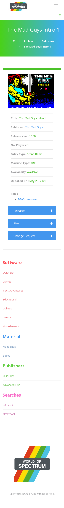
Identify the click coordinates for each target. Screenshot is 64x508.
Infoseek (8, 405)
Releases (19, 211)
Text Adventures (13, 290)
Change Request (24, 236)
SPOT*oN (9, 414)
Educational (10, 299)
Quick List (8, 272)
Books (6, 355)
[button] (60, 15)
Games (7, 281)
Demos (7, 317)
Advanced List (11, 385)
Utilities (7, 308)
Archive (28, 41)
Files (16, 223)
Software (48, 41)
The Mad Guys (34, 127)
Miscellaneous (11, 326)
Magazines (9, 346)
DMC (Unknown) (28, 199)
